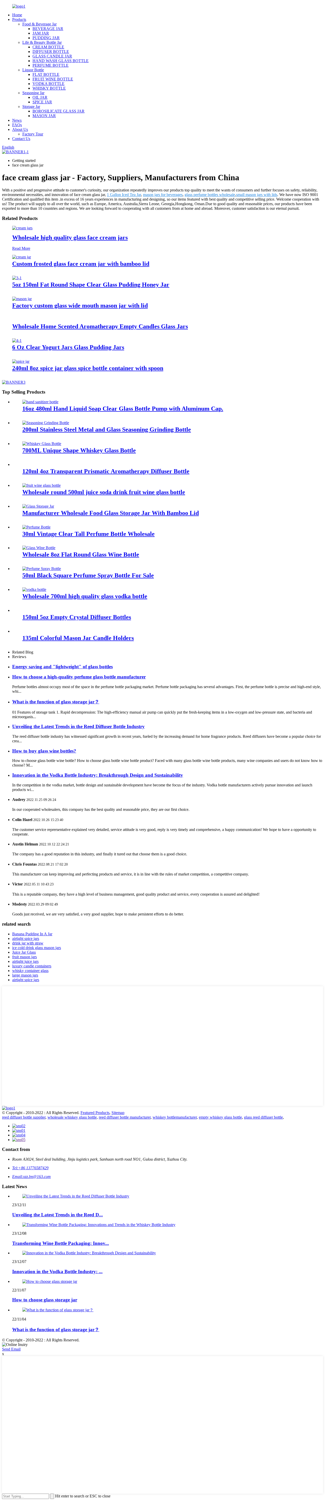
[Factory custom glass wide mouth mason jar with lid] (22, 299)
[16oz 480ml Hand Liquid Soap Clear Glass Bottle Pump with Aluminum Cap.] (40, 402)
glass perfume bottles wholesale (210, 194)
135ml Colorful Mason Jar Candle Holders (78, 638)
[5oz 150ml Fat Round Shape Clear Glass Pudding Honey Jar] (17, 278)
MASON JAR (44, 116)
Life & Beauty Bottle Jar (42, 42)
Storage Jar (31, 106)
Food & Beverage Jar (39, 24)
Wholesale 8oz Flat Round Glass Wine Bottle (80, 554)
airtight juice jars (25, 961)
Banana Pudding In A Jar (32, 934)
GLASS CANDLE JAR (52, 56)
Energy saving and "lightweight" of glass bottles (62, 666)
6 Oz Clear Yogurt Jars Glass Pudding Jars (68, 347)
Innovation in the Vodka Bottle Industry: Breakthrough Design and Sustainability (97, 775)
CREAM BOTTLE (48, 47)
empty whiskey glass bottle (220, 1117)
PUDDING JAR (46, 38)
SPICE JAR (42, 102)
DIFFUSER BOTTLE (50, 51)
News (17, 120)
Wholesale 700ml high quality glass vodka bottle (84, 596)
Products (19, 19)
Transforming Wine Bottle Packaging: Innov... (60, 1243)
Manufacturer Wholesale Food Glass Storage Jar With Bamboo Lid (110, 513)
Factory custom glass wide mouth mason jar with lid (80, 305)
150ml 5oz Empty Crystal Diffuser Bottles (76, 617)
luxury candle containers (31, 966)
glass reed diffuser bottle (263, 1117)
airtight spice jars (25, 938)
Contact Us (21, 138)
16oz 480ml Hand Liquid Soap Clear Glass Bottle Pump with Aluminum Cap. (122, 408)
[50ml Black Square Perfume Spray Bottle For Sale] (41, 568)
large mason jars (25, 975)
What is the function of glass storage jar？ (55, 701)
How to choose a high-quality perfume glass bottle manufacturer (79, 676)
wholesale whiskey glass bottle (72, 1117)
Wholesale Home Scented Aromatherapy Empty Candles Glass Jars (100, 326)
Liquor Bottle (33, 70)
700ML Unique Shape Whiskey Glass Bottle (79, 450)
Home (17, 15)
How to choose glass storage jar (44, 1299)
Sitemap (117, 1112)
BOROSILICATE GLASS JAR (58, 111)
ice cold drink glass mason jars (36, 948)
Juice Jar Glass (24, 952)
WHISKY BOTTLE (49, 88)
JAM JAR (40, 33)
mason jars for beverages (163, 194)
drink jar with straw (27, 943)
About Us (20, 129)
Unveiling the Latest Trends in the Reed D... (57, 1214)
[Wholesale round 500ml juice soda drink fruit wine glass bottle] (41, 485)
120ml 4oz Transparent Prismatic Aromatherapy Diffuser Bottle (105, 471)
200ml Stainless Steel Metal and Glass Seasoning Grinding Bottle (106, 429)
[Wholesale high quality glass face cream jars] (22, 228)
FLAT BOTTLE (45, 74)
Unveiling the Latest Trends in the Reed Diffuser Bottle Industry (78, 726)
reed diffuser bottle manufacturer (125, 1117)
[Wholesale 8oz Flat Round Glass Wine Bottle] (38, 548)
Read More (21, 248)
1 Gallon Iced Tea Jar (124, 194)
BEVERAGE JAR (47, 28)
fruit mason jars (24, 957)
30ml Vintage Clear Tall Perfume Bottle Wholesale (88, 534)
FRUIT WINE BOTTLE (52, 79)
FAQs (17, 125)
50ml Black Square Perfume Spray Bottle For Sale (88, 575)
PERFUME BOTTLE (50, 65)
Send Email (11, 1349)
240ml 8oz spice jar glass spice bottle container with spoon (87, 368)
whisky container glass (30, 970)
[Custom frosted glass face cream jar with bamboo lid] (21, 257)
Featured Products (94, 1112)
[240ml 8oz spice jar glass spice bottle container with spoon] (20, 361)
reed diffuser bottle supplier (23, 1117)
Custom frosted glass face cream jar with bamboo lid (80, 263)
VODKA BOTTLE (48, 83)
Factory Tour (32, 134)
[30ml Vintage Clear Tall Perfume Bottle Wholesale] (36, 527)
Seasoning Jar (33, 93)
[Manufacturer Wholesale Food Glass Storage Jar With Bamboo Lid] (38, 506)
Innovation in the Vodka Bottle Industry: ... (57, 1271)
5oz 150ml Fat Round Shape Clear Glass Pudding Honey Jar (90, 284)
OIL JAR (39, 97)
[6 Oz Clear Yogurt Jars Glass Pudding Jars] (17, 340)
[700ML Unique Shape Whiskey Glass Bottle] (41, 443)
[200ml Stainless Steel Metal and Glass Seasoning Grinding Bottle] (45, 423)
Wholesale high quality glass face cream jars (70, 237)
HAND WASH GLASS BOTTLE (60, 61)
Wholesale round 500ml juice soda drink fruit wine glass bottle (103, 492)
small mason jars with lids (256, 194)
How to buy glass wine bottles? (44, 751)
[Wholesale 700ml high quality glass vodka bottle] (34, 589)
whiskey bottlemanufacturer (175, 1117)
